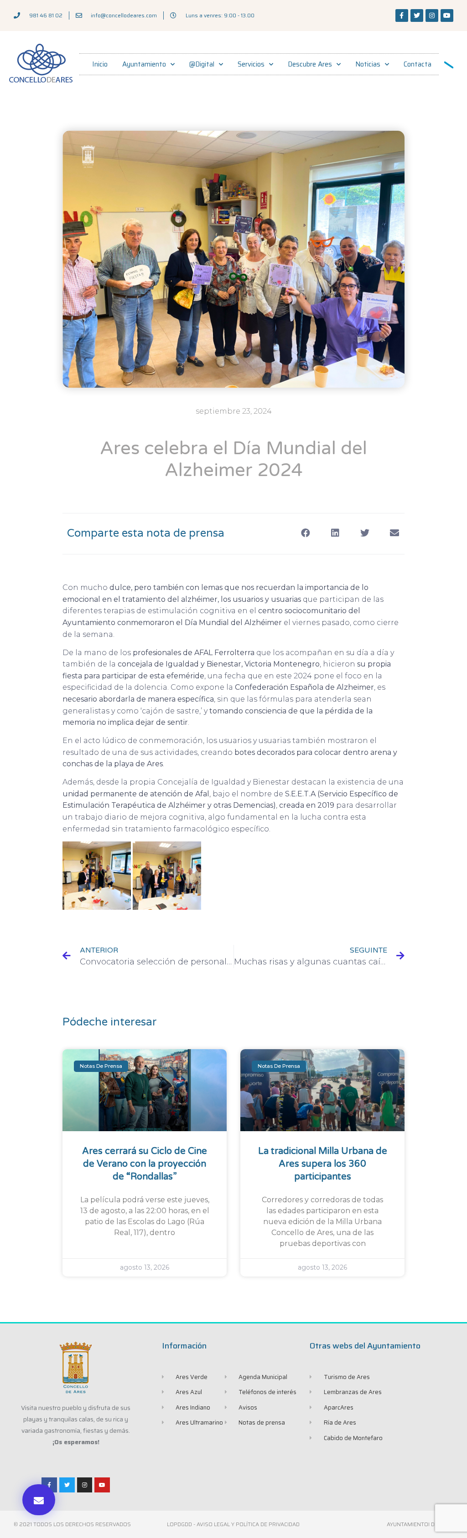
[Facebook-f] (401, 15)
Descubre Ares (310, 64)
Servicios (251, 64)
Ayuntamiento (144, 64)
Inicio (100, 64)
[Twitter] (416, 15)
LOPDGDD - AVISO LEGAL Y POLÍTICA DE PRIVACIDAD (233, 1524)
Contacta (417, 64)
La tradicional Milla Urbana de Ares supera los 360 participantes (322, 1164)
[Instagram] (431, 15)
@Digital (201, 64)
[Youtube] (447, 15)
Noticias (367, 64)
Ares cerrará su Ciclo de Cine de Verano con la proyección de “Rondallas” (144, 1164)
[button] (38, 1499)
